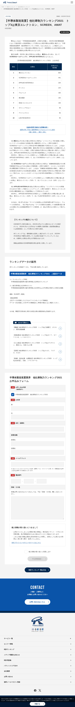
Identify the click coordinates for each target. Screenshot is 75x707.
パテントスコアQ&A (11, 665)
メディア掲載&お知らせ (12, 655)
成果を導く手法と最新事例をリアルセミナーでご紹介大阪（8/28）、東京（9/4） (37, 129)
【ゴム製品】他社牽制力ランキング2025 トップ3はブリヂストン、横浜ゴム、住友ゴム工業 (34, 344)
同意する (37, 704)
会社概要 (7, 671)
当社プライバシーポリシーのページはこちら (26, 542)
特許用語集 (7, 660)
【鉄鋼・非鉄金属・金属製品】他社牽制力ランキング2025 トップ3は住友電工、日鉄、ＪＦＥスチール (35, 359)
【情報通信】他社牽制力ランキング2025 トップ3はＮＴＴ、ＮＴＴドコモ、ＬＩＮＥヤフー (35, 336)
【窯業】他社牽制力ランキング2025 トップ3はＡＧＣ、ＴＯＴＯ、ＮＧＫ (34, 352)
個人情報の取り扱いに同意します (40, 551)
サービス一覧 (8, 638)
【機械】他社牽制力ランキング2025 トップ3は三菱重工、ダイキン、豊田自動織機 (35, 328)
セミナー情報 (8, 644)
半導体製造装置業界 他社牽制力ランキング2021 (31, 394)
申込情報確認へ (37, 559)
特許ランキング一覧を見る (37, 570)
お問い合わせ (8, 676)
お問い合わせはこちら (37, 602)
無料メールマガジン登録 (12, 682)
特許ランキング (9, 649)
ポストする (66, 32)
